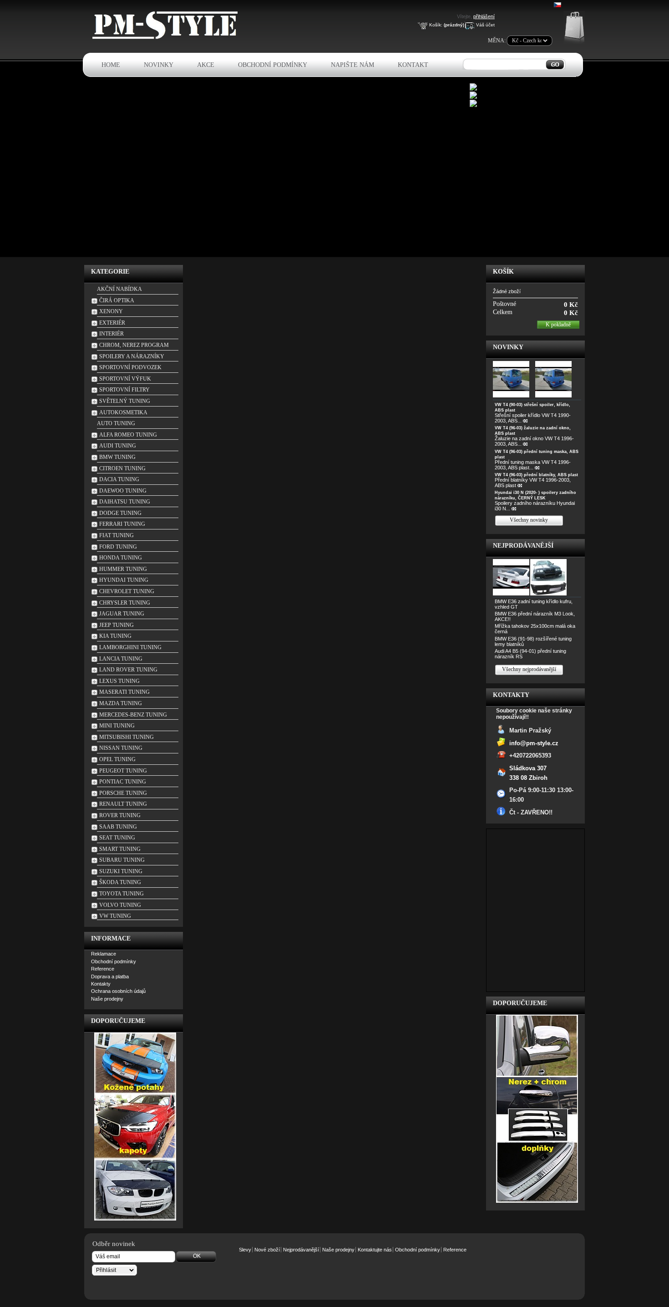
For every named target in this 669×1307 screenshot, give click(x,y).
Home (110, 64)
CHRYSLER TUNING (124, 603)
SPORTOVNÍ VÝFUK (125, 379)
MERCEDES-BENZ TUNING (133, 715)
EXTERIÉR (112, 323)
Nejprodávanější (523, 545)
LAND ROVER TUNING (128, 669)
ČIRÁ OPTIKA (116, 300)
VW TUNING (115, 916)
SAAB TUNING (118, 827)
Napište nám (352, 64)
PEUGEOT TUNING (123, 771)
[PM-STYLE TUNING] (167, 38)
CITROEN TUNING (122, 468)
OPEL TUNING (117, 759)
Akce (205, 64)
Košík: (435, 24)
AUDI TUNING (117, 445)
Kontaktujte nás (375, 1249)
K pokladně (558, 324)
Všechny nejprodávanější (529, 669)
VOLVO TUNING (120, 905)
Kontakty (101, 984)
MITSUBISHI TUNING (126, 737)
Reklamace (103, 953)
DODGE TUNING (120, 513)
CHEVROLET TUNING (126, 591)
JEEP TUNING (116, 625)
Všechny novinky (529, 520)
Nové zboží (267, 1249)
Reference (102, 968)
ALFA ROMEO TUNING (128, 435)
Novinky (158, 64)
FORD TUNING (118, 547)
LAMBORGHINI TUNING (130, 647)
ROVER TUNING (120, 815)
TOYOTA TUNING (121, 893)
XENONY (111, 311)
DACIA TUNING (119, 479)
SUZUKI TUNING (120, 871)
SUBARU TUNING (122, 860)
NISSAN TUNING (120, 748)
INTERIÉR (111, 334)
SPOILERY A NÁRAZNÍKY (131, 356)
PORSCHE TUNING (123, 793)
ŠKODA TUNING (120, 882)
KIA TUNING (115, 636)
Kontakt (413, 64)
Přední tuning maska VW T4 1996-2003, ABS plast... (533, 464)
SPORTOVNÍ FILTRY (124, 390)
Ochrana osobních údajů (118, 991)
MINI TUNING (117, 725)
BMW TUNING (117, 457)
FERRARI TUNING (122, 524)
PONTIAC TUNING (122, 781)
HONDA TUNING (120, 557)
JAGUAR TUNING (121, 613)
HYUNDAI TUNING (123, 580)
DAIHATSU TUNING (124, 501)
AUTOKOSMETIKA (123, 412)
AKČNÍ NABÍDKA (119, 289)
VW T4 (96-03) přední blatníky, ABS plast (536, 475)
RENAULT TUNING (123, 804)
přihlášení (484, 16)
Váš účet (485, 24)
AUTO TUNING (116, 423)
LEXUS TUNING (119, 681)
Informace (111, 938)
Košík (503, 271)
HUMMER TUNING (123, 569)
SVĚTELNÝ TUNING (124, 401)
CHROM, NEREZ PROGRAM (134, 345)
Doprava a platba (110, 976)
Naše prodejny (107, 999)
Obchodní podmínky (272, 64)
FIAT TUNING (116, 535)
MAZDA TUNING (120, 703)
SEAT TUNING (117, 837)
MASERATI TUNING (124, 692)
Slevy (245, 1249)
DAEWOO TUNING (123, 491)
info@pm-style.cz (533, 743)
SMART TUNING (120, 849)
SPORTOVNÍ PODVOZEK (130, 367)
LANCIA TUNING (120, 659)
